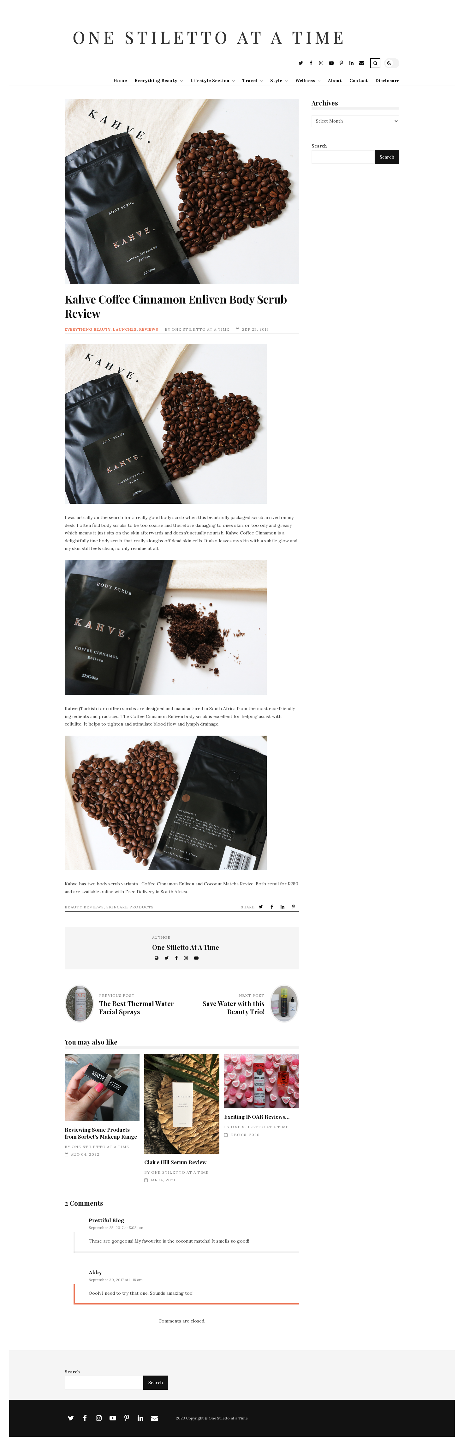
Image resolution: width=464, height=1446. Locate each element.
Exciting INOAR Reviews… (261, 1081)
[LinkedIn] (351, 64)
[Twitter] (301, 64)
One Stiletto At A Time (200, 329)
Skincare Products (130, 907)
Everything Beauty (155, 80)
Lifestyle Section (209, 80)
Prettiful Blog (106, 1220)
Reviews (148, 329)
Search (319, 146)
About (335, 80)
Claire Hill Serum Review (181, 1104)
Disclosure (387, 80)
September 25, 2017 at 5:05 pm (116, 1227)
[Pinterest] (341, 64)
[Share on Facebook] (272, 907)
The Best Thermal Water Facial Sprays (136, 1007)
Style (276, 80)
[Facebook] (311, 64)
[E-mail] (361, 64)
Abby (95, 1272)
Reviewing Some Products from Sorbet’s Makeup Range (102, 1087)
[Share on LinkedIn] (283, 907)
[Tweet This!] (261, 907)
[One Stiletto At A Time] (211, 53)
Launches (125, 329)
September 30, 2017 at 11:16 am (116, 1279)
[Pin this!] (294, 907)
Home (120, 80)
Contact (358, 80)
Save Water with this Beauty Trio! (234, 1007)
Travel (249, 80)
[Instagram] (321, 64)
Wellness (305, 80)
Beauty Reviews (84, 907)
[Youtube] (331, 64)
